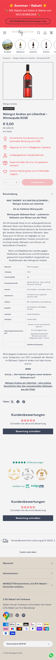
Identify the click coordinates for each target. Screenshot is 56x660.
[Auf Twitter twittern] (12, 402)
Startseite (6, 58)
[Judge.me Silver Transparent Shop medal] (28, 474)
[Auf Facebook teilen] (18, 402)
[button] (51, 33)
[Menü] (4, 33)
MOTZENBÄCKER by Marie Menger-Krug (28, 21)
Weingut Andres (10, 104)
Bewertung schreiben (28, 431)
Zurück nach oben (28, 552)
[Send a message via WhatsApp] (51, 655)
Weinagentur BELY (15, 653)
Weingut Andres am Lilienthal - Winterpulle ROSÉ (31, 58)
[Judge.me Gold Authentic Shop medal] (14, 474)
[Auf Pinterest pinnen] (24, 402)
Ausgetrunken (37, 182)
